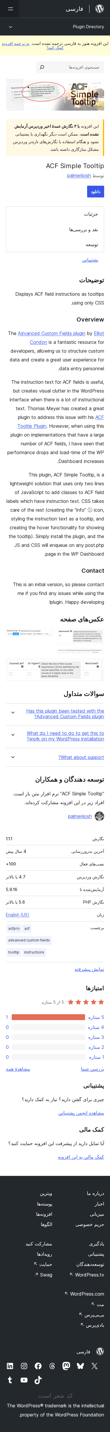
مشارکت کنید (39, 1244)
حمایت (42, 1264)
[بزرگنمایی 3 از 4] (96, 657)
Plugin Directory (88, 26)
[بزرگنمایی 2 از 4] (45, 637)
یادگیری (96, 1244)
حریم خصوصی (89, 1224)
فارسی (83, 1352)
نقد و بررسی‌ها (83, 229)
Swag (43, 1275)
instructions (34, 952)
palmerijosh (79, 175)
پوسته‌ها (44, 1204)
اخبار (99, 1204)
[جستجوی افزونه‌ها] (42, 67)
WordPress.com (84, 1294)
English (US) (17, 914)
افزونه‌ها (44, 1214)
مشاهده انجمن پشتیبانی (81, 1113)
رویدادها (44, 1254)
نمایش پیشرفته (89, 969)
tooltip (13, 952)
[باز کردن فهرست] (9, 9)
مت (97, 1304)
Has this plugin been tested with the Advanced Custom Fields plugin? (65, 713)
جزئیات (91, 214)
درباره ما (95, 1193)
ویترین (46, 1193)
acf (27, 928)
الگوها (46, 1224)
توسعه (92, 244)
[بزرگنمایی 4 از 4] (96, 666)
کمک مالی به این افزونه (81, 1157)
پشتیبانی (90, 260)
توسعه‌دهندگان (90, 1264)
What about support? (81, 757)
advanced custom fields (29, 940)
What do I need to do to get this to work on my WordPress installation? (65, 736)
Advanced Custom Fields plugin (51, 333)
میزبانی (97, 1214)
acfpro (14, 928)
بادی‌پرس (92, 1325)
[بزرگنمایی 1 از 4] (96, 637)
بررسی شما (92, 1069)
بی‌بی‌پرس (91, 1315)
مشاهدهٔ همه (18, 1069)
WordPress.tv (86, 1275)
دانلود (95, 191)
